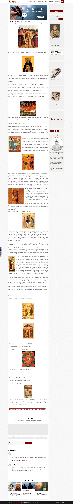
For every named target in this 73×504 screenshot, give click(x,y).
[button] (55, 59)
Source (21, 23)
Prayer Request (51, 1)
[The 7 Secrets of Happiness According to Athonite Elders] (28, 485)
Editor (19, 23)
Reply (47, 453)
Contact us (57, 502)
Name (14, 436)
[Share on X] (0, 250)
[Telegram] (58, 131)
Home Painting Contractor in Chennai (19, 460)
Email (28, 436)
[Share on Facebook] (0, 248)
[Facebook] (53, 131)
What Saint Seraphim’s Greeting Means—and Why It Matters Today (41, 494)
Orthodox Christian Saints (12, 409)
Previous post (0, 127)
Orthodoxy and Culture (42, 409)
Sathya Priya (14, 453)
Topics (39, 1)
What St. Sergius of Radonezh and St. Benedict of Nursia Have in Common (15, 494)
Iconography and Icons (27, 409)
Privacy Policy (62, 502)
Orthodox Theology (34, 409)
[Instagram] (51, 131)
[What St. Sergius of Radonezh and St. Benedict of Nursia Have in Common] (14, 486)
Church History (20, 409)
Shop (62, 1)
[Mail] (55, 131)
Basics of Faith (44, 1)
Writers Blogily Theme (35, 502)
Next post (72, 127)
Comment (28, 423)
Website (41, 436)
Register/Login (57, 1)
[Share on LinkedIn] (0, 254)
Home (31, 1)
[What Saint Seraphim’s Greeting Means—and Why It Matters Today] (41, 486)
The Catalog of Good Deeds (16, 502)
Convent (34, 1)
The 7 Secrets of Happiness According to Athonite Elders (28, 493)
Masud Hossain (15, 464)
